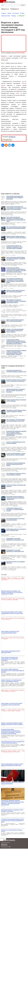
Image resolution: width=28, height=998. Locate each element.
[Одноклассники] (6, 145)
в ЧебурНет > (21, 15)
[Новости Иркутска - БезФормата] (8, 1)
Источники (15, 13)
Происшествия (5, 15)
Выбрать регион (4, 845)
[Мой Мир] (13, 145)
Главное (3, 13)
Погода (22, 13)
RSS (9, 846)
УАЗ (17, 93)
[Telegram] (9, 145)
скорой (3, 58)
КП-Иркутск (12, 136)
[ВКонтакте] (2, 145)
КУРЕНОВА (21, 53)
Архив (9, 13)
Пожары (13, 15)
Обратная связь (4, 844)
